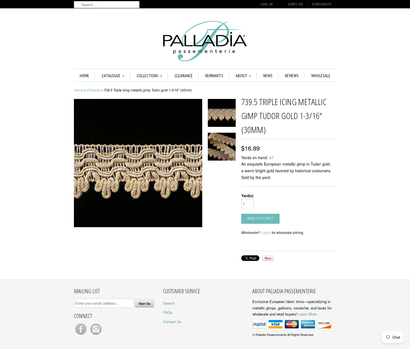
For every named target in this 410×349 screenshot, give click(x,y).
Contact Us (172, 321)
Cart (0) (295, 4)
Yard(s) (247, 195)
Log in (266, 232)
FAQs (167, 312)
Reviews (292, 75)
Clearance (184, 75)
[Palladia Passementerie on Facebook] (81, 334)
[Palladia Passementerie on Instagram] (96, 334)
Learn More (307, 314)
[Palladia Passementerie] (205, 42)
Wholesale (321, 75)
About (243, 75)
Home (84, 75)
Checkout (322, 4)
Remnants (214, 75)
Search (169, 303)
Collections (149, 75)
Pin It (268, 258)
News (267, 75)
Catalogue (113, 75)
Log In (267, 4)
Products (93, 90)
